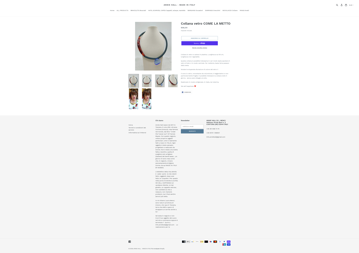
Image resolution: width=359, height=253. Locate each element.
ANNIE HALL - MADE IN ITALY (179, 5)
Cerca (131, 125)
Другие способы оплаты (199, 48)
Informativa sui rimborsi (137, 133)
